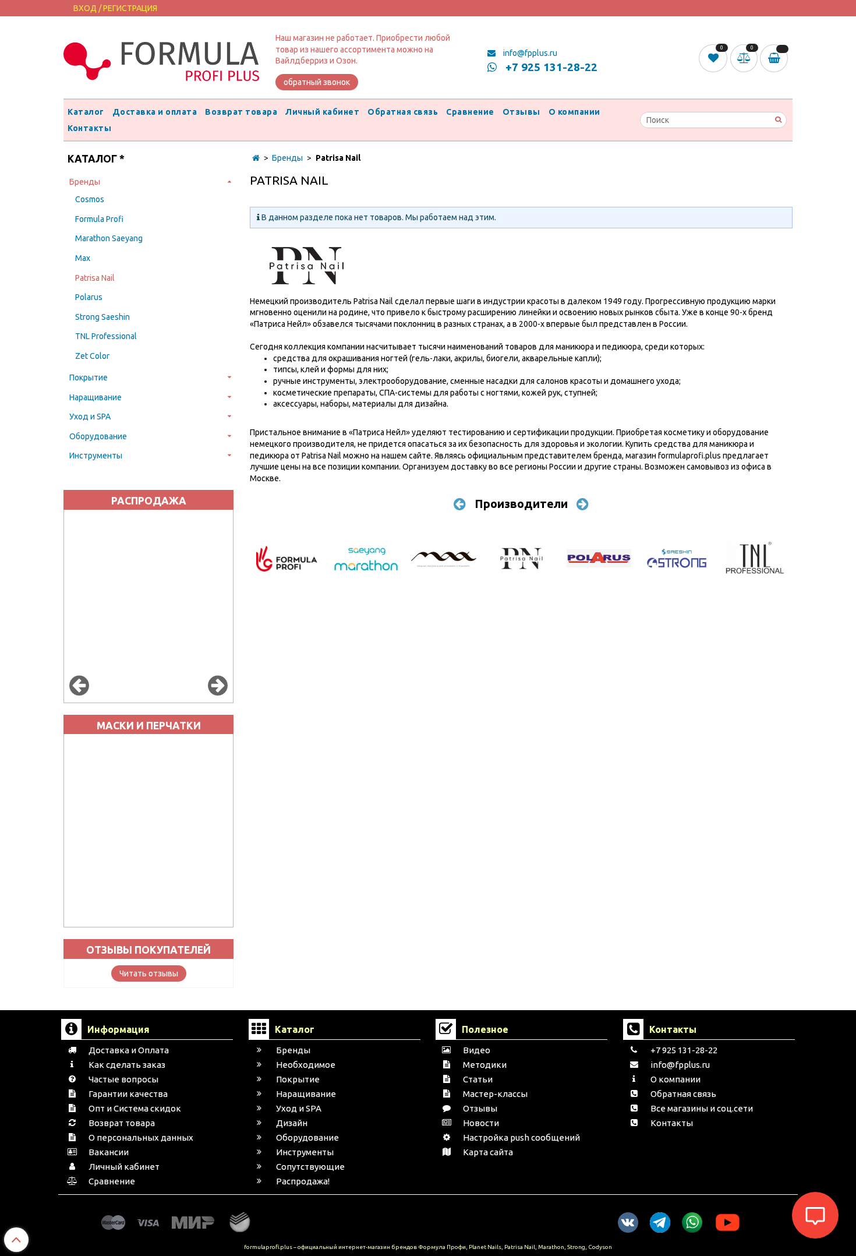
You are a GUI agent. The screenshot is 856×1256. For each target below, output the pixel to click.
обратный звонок (317, 82)
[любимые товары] (714, 57)
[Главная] (256, 158)
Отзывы (521, 112)
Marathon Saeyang (109, 238)
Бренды (84, 181)
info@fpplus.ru (529, 53)
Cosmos (89, 199)
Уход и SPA (90, 416)
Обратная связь (402, 112)
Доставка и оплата (154, 112)
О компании (574, 112)
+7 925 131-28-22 (550, 67)
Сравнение (470, 112)
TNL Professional (106, 336)
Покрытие (88, 377)
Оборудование (98, 436)
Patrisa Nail (95, 278)
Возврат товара (241, 112)
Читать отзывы (148, 973)
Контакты (89, 128)
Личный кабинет (322, 112)
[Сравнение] (745, 57)
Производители (521, 503)
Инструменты (95, 455)
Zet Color (92, 356)
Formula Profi (99, 219)
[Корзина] (776, 58)
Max (82, 258)
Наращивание (95, 397)
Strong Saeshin (102, 317)
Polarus (88, 297)
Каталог (86, 112)
